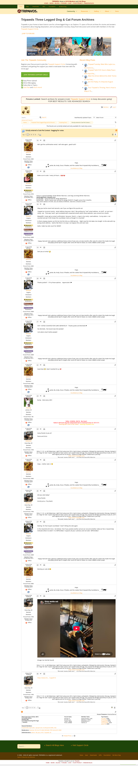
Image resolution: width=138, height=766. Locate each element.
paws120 (28, 152)
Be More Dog (62, 6)
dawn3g (28, 408)
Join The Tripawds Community (33, 60)
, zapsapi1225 (38, 728)
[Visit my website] (28, 167)
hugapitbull (104, 721)
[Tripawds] (27, 11)
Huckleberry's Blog (76, 168)
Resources (84, 11)
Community (71, 11)
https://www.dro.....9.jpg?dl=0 (46, 678)
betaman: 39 (32, 730)
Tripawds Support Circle (29, 29)
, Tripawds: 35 (47, 732)
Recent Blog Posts (87, 60)
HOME (46, 3)
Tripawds (77, 761)
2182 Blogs (82, 1)
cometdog (104, 720)
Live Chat (26, 87)
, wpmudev (32, 728)
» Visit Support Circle (79, 745)
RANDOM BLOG (89, 3)
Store (117, 11)
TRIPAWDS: (55, 1)
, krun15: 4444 (40, 730)
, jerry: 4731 (40, 732)
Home (25, 122)
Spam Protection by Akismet (26, 757)
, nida (54, 728)
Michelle (28, 183)
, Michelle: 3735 (48, 730)
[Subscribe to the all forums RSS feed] (22, 712)
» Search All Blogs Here (54, 745)
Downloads (35, 6)
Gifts (44, 6)
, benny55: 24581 (57, 730)
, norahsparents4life (47, 728)
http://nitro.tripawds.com (76, 456)
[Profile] (28, 146)
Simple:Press (67, 736)
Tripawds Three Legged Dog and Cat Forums (43, 122)
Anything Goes (63, 122)
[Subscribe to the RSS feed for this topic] (116, 130)
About (107, 11)
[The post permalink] (40, 140)
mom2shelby (105, 722)
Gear (27, 6)
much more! (37, 87)
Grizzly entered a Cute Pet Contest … (81, 122)
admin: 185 (34, 732)
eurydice (103, 718)
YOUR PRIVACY (78, 3)
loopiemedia (25, 728)
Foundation (52, 6)
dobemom (28, 441)
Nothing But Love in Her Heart (69, 424)
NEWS (51, 3)
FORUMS (64, 3)
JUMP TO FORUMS (28, 33)
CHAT (70, 3)
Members (106, 107)
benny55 (28, 216)
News (20, 6)
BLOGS (57, 3)
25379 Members (70, 1)
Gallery (96, 11)
